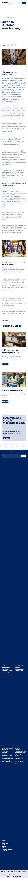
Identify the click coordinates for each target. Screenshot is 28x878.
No (20, 876)
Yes (18, 876)
